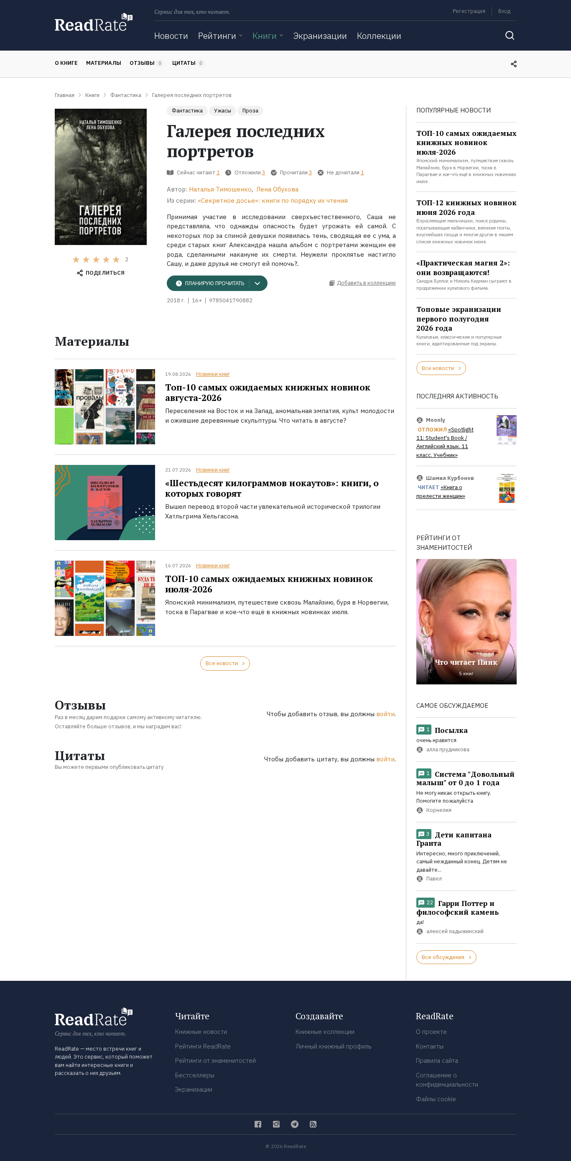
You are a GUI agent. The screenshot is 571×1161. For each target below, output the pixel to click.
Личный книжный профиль (334, 1046)
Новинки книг (213, 374)
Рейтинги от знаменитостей (215, 1060)
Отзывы (145, 62)
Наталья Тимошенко (220, 189)
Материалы (103, 62)
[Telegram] (294, 1124)
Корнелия (438, 810)
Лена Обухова (277, 189)
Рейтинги (217, 35)
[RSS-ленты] (313, 1124)
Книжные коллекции (325, 1032)
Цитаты (187, 62)
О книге (66, 62)
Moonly (435, 420)
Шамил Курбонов (450, 478)
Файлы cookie (436, 1099)
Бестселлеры (194, 1075)
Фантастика (187, 110)
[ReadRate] (94, 22)
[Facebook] (258, 1124)
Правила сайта (437, 1060)
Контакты (430, 1046)
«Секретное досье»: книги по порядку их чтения (273, 200)
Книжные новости (201, 1032)
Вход (504, 11)
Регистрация (469, 11)
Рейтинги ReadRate (203, 1046)
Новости (171, 35)
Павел (434, 878)
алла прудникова (447, 749)
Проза (250, 110)
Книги (264, 35)
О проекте (431, 1032)
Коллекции (379, 35)
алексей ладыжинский (455, 931)
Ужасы (222, 110)
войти (385, 714)
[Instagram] (276, 1124)
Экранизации (320, 35)
